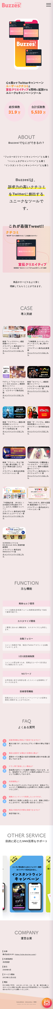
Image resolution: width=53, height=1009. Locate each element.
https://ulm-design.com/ (25, 954)
